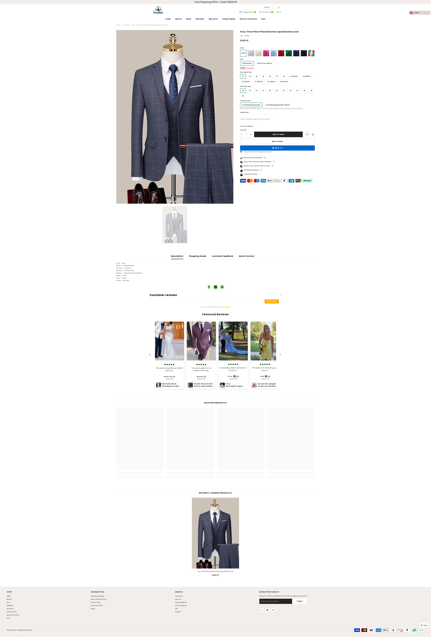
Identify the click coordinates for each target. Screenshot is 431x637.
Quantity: (243, 130)
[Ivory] (258, 53)
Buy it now (277, 141)
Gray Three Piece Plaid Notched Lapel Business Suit (215, 571)
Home (118, 25)
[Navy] (296, 53)
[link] (307, 134)
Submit (300, 601)
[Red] (281, 53)
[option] (174, 117)
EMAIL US (279, 148)
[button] (150, 355)
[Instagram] (215, 287)
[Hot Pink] (266, 53)
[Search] (272, 7)
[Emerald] (288, 53)
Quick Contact (247, 256)
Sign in (278, 12)
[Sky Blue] (273, 53)
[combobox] (270, 7)
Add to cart (278, 134)
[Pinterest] (222, 287)
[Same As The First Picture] (243, 53)
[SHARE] (312, 134)
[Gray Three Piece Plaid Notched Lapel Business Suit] (215, 533)
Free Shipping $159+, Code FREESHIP (216, 2)
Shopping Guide (197, 256)
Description (177, 256)
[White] (251, 53)
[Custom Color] (311, 53)
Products (126, 25)
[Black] (303, 53)
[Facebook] (208, 287)
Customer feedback (222, 256)
